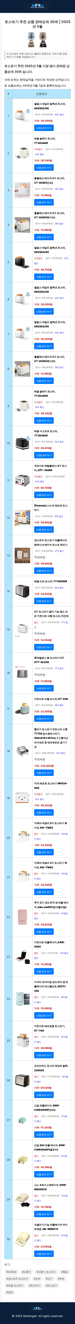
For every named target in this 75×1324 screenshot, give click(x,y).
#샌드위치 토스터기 (17, 1278)
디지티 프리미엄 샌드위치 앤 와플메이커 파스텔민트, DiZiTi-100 (51, 986)
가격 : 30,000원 (43, 120)
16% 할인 (58, 516)
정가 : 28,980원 (50, 996)
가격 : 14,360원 (43, 964)
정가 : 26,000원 (44, 188)
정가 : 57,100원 (54, 258)
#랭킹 (64, 1271)
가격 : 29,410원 (43, 448)
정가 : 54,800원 (50, 1195)
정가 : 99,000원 (44, 668)
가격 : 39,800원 (43, 563)
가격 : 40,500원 (43, 805)
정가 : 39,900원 (50, 833)
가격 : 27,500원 (43, 1246)
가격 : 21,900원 (43, 681)
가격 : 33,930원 (43, 593)
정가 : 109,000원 (55, 476)
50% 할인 (60, 753)
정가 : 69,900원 (54, 793)
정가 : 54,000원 (44, 114)
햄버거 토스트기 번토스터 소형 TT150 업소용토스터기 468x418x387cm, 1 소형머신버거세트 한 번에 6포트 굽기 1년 (51, 738)
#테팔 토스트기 (14, 1285)
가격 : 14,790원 (42, 1206)
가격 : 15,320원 (43, 1127)
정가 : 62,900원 (44, 587)
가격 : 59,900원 (43, 522)
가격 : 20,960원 (43, 1167)
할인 (36, 622)
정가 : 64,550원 (50, 622)
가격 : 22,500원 (43, 711)
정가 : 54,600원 (44, 550)
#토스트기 (51, 1285)
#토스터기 (34, 1285)
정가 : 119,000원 (50, 1076)
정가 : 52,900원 (54, 149)
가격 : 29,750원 (43, 269)
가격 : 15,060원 (43, 1008)
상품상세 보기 (44, 127)
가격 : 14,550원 (43, 639)
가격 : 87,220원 (42, 1087)
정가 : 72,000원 (44, 516)
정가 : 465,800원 (45, 752)
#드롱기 (26, 1271)
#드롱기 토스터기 (46, 1271)
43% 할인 (39, 481)
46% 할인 (59, 587)
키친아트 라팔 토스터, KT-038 (51, 698)
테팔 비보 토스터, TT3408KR (50, 581)
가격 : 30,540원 (43, 160)
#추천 (61, 1278)
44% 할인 (59, 114)
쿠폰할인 (38, 149)
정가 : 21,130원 (49, 952)
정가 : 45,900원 (50, 1235)
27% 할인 (59, 551)
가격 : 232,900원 (44, 765)
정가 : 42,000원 (44, 704)
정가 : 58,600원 (50, 1036)
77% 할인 (59, 668)
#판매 (9, 1292)
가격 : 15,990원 (43, 195)
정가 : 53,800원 (50, 1116)
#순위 (37, 1278)
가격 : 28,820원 (43, 924)
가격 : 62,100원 (43, 487)
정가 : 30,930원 (50, 913)
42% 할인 (39, 154)
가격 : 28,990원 (43, 1047)
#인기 (49, 1278)
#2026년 (11, 1271)
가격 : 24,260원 (43, 845)
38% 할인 (59, 189)
